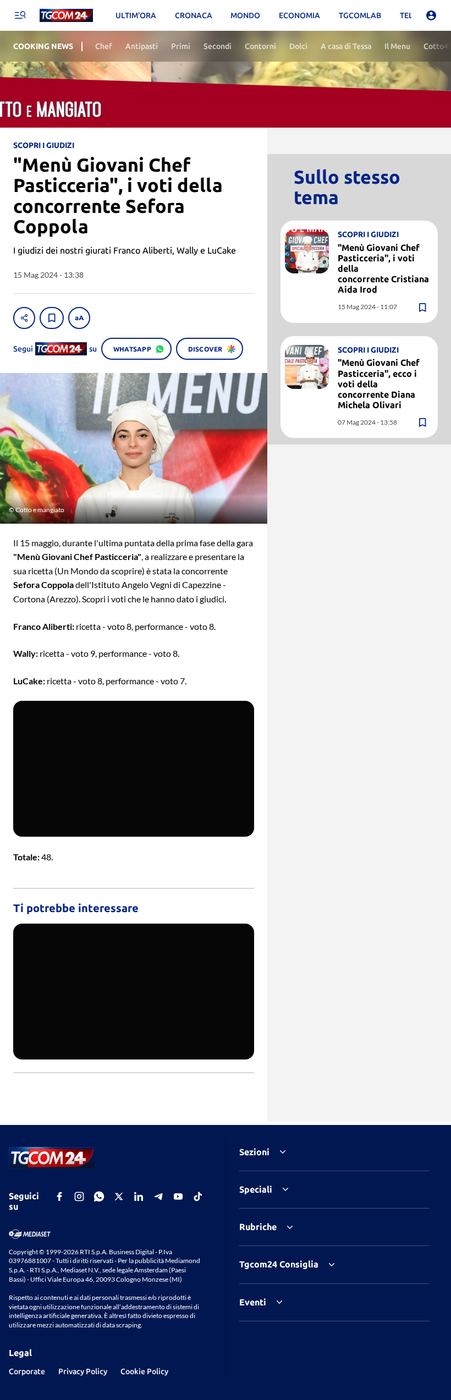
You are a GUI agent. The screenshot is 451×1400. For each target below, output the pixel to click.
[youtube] (178, 1196)
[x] (118, 1196)
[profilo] (431, 15)
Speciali (255, 1189)
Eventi (252, 1302)
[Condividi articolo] (24, 318)
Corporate (27, 1371)
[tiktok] (198, 1196)
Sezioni (254, 1152)
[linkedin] (138, 1196)
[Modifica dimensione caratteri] (79, 318)
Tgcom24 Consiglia (278, 1264)
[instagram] (79, 1196)
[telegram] (158, 1196)
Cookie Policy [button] (144, 1371)
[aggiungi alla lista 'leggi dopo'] (52, 318)
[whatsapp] (99, 1196)
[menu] (20, 15)
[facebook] (59, 1196)
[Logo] (66, 16)
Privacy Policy (82, 1371)
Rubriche (258, 1227)
